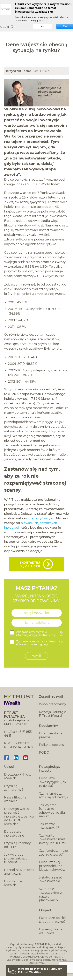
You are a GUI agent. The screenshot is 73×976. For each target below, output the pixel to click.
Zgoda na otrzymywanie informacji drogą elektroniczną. (39, 633)
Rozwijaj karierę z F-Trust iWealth (52, 714)
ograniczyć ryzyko (40, 518)
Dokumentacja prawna (50, 735)
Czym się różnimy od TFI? (17, 845)
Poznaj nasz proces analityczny (19, 872)
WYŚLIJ (36, 656)
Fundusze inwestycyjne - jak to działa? (52, 782)
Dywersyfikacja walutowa (50, 931)
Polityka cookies (51, 745)
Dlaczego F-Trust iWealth (17, 776)
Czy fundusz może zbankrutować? (53, 852)
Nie (42, 26)
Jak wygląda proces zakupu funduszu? (16, 858)
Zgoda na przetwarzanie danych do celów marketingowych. (39, 643)
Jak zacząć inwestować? (49, 826)
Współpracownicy (52, 704)
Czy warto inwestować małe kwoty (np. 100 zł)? (53, 839)
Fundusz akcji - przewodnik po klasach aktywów (52, 866)
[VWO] (15, 26)
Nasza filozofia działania (15, 799)
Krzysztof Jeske (18, 71)
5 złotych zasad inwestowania (50, 879)
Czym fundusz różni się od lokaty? (53, 795)
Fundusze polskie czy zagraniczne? (53, 920)
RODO (44, 752)
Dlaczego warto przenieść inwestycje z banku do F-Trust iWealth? (19, 816)
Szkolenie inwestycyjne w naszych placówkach (50, 894)
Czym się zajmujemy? (13, 788)
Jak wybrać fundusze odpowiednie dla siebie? (52, 810)
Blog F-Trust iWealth (14, 883)
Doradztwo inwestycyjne (14, 833)
